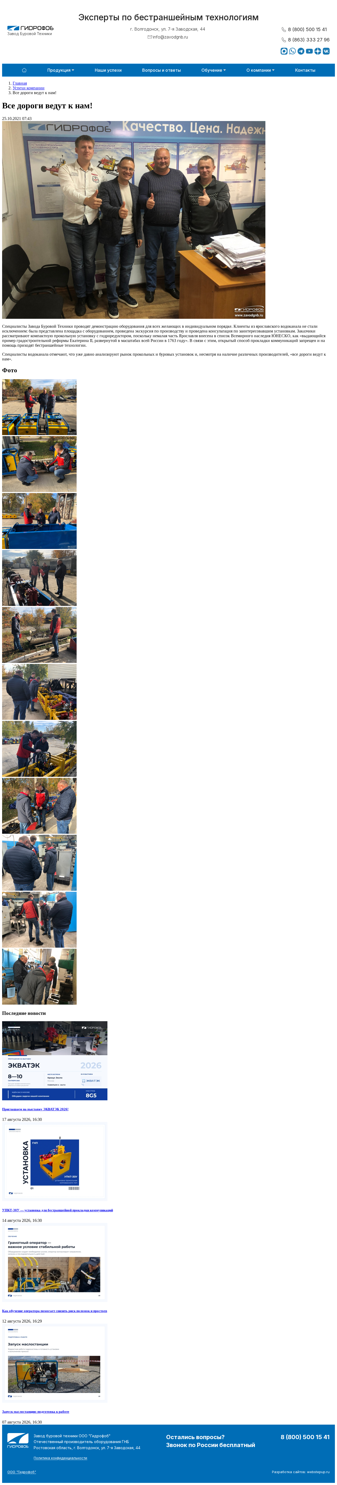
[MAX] (284, 51)
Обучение (211, 70)
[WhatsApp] (292, 51)
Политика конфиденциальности (60, 1458)
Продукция (59, 70)
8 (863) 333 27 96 (309, 39)
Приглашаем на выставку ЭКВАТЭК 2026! (35, 1109)
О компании (258, 70)
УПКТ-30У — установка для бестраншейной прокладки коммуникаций (57, 1210)
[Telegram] (301, 51)
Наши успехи (108, 70)
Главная (20, 83)
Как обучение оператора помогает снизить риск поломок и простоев (54, 1311)
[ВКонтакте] (326, 51)
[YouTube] (309, 51)
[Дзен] (317, 51)
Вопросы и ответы (161, 70)
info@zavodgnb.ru (170, 37)
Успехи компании (28, 88)
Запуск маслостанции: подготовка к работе (35, 1412)
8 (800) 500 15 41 (307, 29)
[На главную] (24, 70)
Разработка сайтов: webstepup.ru (301, 1472)
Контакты (305, 70)
